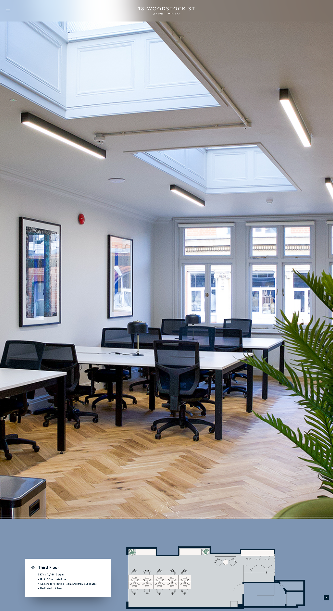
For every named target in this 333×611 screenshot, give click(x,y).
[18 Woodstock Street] (167, 11)
